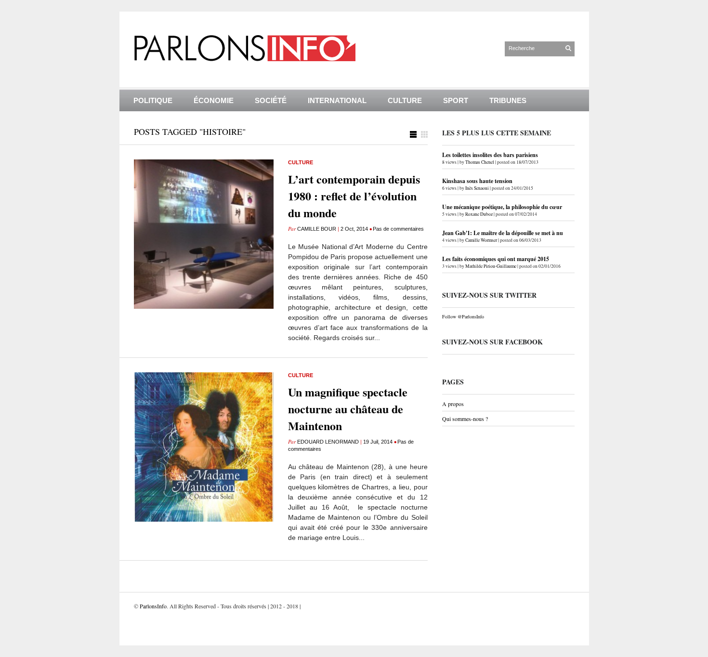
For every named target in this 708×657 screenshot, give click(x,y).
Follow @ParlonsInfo (463, 316)
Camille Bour (316, 229)
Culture (405, 100)
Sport (455, 100)
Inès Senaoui (477, 188)
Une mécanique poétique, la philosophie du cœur (502, 207)
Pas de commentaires (398, 229)
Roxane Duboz (479, 214)
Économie (214, 100)
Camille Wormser (481, 240)
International (337, 100)
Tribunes (507, 100)
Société (271, 100)
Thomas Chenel (479, 162)
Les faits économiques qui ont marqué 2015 (495, 259)
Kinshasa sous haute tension (477, 181)
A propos (453, 403)
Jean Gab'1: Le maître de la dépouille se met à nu (502, 233)
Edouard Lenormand (328, 442)
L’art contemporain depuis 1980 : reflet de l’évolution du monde (354, 196)
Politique (152, 100)
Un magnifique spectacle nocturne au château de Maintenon (347, 408)
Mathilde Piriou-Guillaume (490, 266)
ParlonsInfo (153, 606)
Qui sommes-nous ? (465, 418)
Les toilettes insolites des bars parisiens (490, 155)
